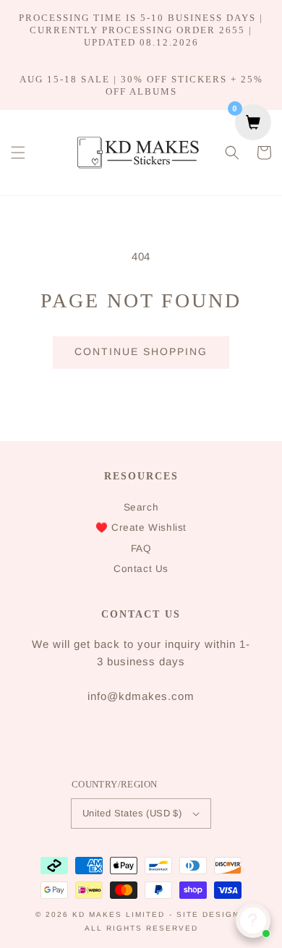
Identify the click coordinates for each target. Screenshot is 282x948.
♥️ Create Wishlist (141, 527)
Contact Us (141, 568)
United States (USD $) (131, 813)
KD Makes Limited (118, 914)
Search (141, 507)
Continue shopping (141, 351)
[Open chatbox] (253, 920)
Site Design (207, 914)
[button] (18, 152)
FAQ (141, 548)
